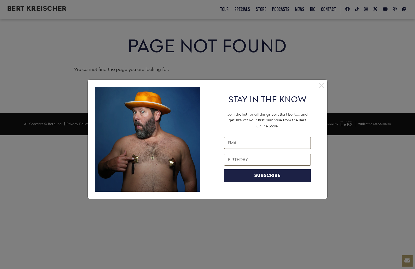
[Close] (321, 86)
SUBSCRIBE (267, 175)
